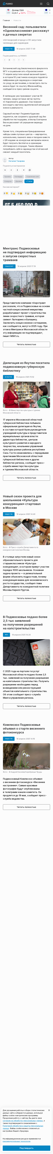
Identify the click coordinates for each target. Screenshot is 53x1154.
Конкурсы (7, 181)
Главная (6, 20)
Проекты (7, 177)
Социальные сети (32, 177)
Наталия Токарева (17, 161)
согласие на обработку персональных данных (23, 1121)
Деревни (18, 181)
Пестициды (18, 177)
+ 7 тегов (29, 181)
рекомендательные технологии (16, 1141)
